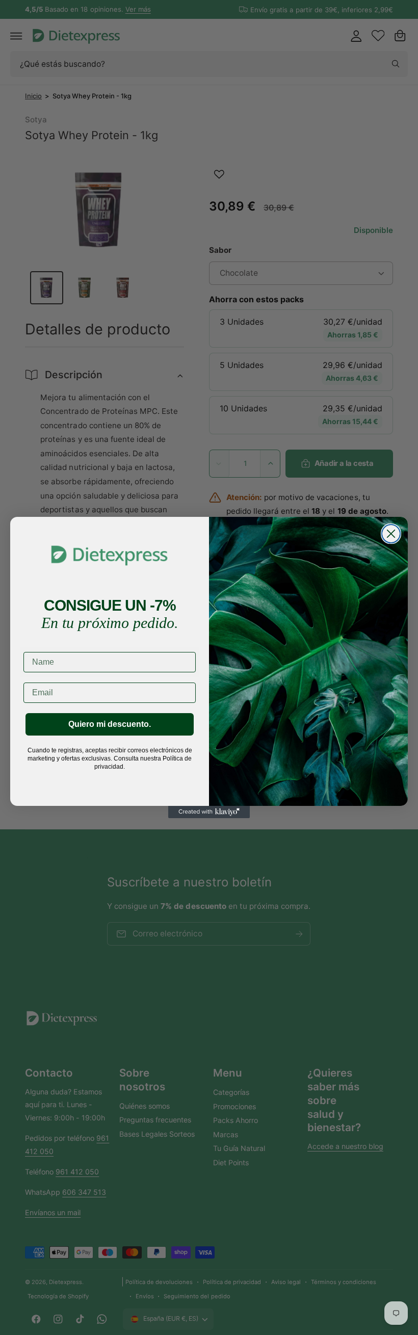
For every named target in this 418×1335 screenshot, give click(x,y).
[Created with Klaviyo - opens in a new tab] (209, 812)
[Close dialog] (391, 534)
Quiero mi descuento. (109, 724)
